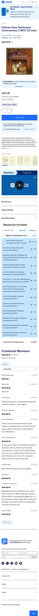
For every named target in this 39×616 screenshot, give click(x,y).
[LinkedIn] (20, 563)
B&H (10, 38)
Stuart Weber (8, 35)
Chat (33, 613)
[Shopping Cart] (33, 2)
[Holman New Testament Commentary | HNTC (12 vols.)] (30, 241)
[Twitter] (7, 563)
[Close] (35, 7)
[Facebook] (3, 563)
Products (4, 23)
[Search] (23, 2)
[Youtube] (16, 563)
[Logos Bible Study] (7, 2)
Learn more (19, 86)
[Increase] (10, 110)
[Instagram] (11, 563)
